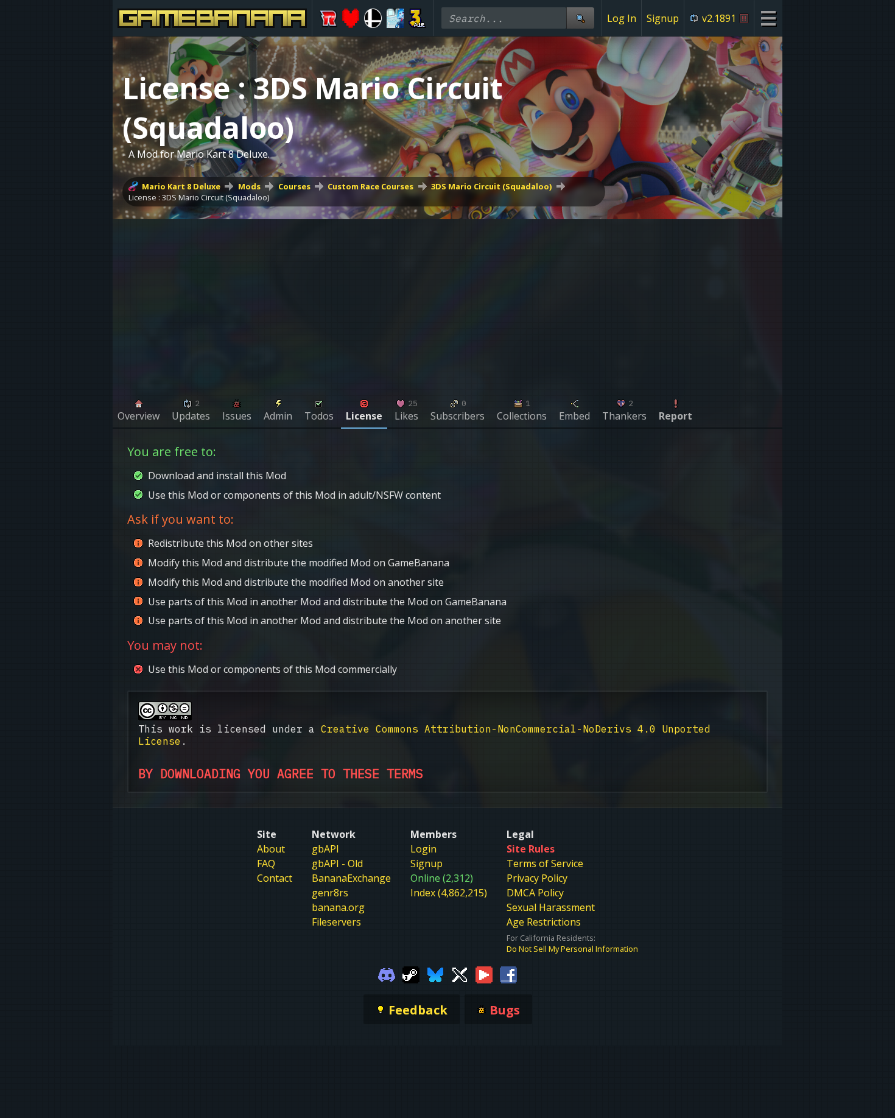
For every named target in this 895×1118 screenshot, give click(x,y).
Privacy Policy (537, 878)
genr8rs (330, 892)
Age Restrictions (544, 922)
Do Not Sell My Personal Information (572, 948)
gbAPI (325, 849)
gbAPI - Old (337, 863)
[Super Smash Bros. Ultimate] (373, 18)
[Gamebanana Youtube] (484, 973)
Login (423, 849)
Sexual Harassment (551, 907)
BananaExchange (351, 878)
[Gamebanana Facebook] (508, 973)
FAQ (266, 863)
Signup (663, 18)
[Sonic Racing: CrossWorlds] (328, 18)
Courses (294, 186)
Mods (249, 186)
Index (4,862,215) (448, 892)
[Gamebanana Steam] (411, 973)
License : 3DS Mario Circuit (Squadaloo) (198, 197)
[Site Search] (580, 18)
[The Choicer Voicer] (395, 18)
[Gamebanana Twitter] (459, 973)
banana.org (338, 907)
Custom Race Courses (370, 186)
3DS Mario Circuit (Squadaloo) (491, 186)
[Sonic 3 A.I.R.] (417, 18)
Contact (274, 878)
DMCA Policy (535, 892)
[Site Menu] (768, 18)
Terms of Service (545, 863)
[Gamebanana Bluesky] (435, 973)
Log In (621, 18)
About (271, 849)
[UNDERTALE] (351, 18)
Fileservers (336, 922)
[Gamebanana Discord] (386, 973)
